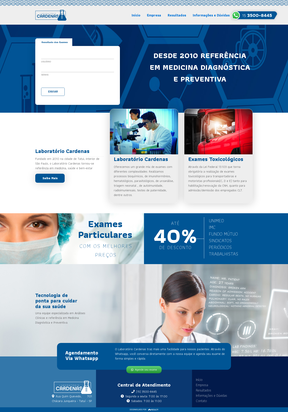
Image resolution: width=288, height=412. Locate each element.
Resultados (177, 15)
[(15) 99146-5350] (254, 15)
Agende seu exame (146, 369)
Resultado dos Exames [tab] (55, 42)
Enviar (53, 91)
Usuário (46, 61)
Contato (201, 401)
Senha (45, 75)
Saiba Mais (50, 178)
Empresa (154, 15)
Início (136, 15)
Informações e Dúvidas (211, 15)
